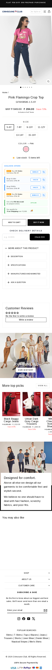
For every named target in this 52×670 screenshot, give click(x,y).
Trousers (8, 638)
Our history (25, 370)
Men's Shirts (35, 642)
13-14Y (19, 135)
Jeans (43, 635)
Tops (26, 635)
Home (4, 92)
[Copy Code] (44, 172)
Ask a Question (18, 282)
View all (43, 386)
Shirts (9, 635)
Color (26, 143)
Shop (26, 573)
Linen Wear (28, 638)
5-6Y (9, 127)
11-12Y (41, 127)
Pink (26, 149)
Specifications (18, 265)
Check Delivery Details (26, 231)
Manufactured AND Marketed (25, 274)
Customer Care (26, 585)
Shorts (18, 638)
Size (26, 122)
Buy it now (38, 222)
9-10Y (30, 127)
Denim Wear (42, 638)
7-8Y (19, 127)
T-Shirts (18, 635)
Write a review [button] (26, 320)
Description (17, 256)
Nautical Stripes (19, 642)
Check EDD (40, 237)
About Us (26, 579)
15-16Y (32, 135)
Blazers (34, 635)
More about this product (23, 248)
